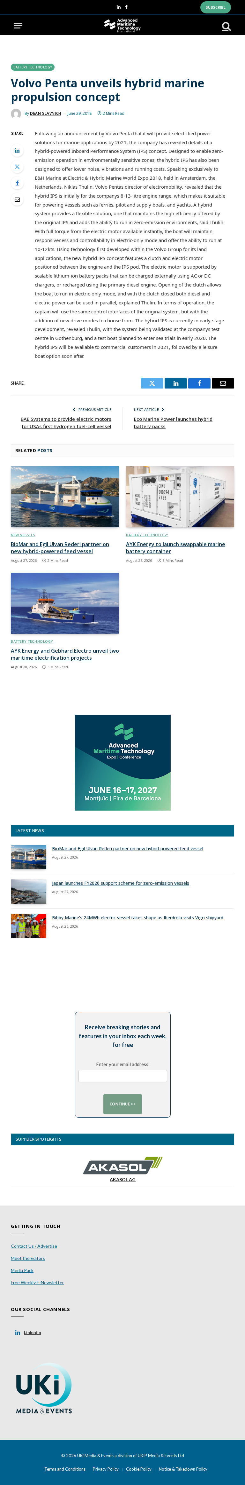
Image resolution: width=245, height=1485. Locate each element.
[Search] (226, 26)
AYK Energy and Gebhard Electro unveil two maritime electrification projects (65, 654)
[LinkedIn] (17, 150)
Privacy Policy (106, 1469)
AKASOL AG (123, 1179)
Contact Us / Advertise (34, 1246)
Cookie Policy (139, 1469)
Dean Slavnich (45, 113)
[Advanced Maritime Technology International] (122, 25)
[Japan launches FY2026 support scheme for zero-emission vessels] (28, 891)
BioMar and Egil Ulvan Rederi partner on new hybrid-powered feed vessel (60, 548)
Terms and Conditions (64, 1469)
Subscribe (216, 7)
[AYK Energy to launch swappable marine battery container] (180, 496)
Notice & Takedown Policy (183, 1469)
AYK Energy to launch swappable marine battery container (175, 548)
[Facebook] (17, 183)
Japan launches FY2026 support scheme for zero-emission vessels (120, 883)
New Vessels (23, 534)
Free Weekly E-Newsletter (37, 1282)
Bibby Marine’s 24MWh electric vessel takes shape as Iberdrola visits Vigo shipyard (137, 918)
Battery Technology (32, 67)
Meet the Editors (28, 1258)
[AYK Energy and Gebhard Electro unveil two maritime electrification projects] (65, 603)
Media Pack (22, 1270)
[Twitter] (17, 166)
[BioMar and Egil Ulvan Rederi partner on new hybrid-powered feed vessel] (65, 496)
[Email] (17, 199)
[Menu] (18, 26)
